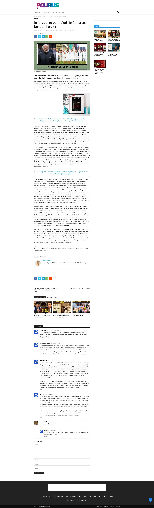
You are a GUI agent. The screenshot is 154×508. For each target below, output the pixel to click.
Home (35, 16)
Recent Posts (43, 256)
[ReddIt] (50, 36)
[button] (118, 12)
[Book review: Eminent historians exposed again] (114, 34)
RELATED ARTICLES (40, 297)
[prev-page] (35, 320)
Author (36, 256)
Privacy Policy (99, 506)
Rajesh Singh (38, 33)
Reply (41, 338)
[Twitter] (39, 36)
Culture (61, 12)
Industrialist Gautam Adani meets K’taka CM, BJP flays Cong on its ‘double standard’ (42, 315)
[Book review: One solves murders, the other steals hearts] (100, 47)
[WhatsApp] (46, 36)
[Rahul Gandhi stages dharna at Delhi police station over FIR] (81, 307)
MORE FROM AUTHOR (52, 297)
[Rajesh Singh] (38, 263)
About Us (112, 506)
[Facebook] (35, 36)
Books (55, 12)
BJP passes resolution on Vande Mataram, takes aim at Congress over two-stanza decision (61, 315)
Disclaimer (105, 506)
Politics (37, 12)
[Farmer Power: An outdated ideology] (100, 34)
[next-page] (38, 320)
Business (46, 12)
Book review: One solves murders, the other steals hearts (99, 54)
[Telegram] (43, 36)
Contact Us (117, 506)
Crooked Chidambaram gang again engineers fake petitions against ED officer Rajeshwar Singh (46, 290)
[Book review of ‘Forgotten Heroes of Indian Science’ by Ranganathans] (114, 47)
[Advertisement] (90, 5)
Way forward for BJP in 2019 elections (79, 288)
